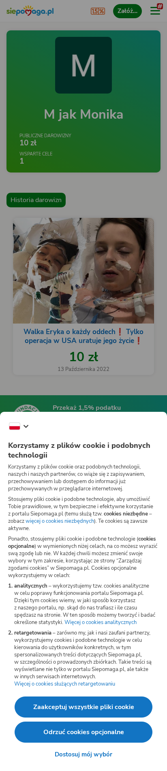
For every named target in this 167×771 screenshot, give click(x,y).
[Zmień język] (18, 426)
